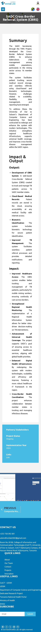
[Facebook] (2, 626)
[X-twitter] (10, 626)
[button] (3, 9)
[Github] (17, 626)
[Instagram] (6, 626)
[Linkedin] (14, 626)
